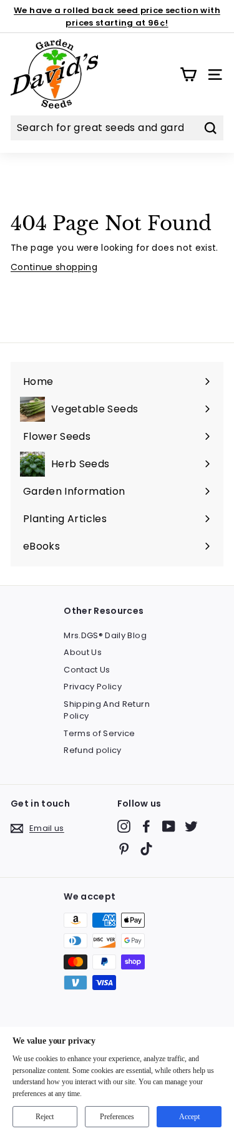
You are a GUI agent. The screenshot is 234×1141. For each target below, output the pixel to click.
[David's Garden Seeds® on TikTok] (146, 848)
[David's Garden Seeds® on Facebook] (146, 826)
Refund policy (93, 750)
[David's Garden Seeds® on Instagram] (123, 826)
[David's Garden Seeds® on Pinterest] (123, 848)
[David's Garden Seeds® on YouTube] (168, 826)
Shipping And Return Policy (107, 710)
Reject (45, 1116)
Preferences (117, 1116)
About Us (83, 652)
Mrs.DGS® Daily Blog (105, 635)
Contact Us (87, 670)
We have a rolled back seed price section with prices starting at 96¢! (117, 16)
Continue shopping (54, 267)
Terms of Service (99, 733)
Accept (189, 1116)
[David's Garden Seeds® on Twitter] (191, 826)
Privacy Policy (93, 686)
